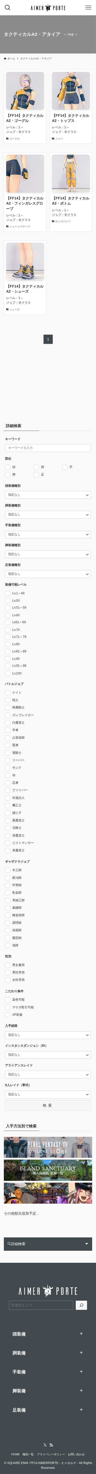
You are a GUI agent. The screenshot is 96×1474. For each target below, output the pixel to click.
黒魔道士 (18, 820)
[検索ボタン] (7, 7)
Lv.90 (16, 659)
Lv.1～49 (18, 593)
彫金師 (17, 892)
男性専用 (18, 972)
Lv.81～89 (19, 651)
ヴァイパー (20, 790)
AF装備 (17, 1014)
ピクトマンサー (23, 843)
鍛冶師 (17, 877)
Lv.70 (16, 630)
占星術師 (18, 737)
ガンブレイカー (23, 715)
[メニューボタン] (88, 7)
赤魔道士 (18, 835)
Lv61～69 (19, 622)
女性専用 (18, 980)
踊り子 (17, 813)
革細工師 (18, 900)
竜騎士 (17, 753)
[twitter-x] (45, 1445)
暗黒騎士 (18, 707)
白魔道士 (18, 722)
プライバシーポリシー (51, 1454)
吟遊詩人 (18, 798)
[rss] (51, 1445)
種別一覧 (28, 1454)
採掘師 (17, 930)
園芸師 (17, 938)
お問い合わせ (76, 1454)
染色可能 (18, 999)
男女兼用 (18, 965)
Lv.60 (16, 615)
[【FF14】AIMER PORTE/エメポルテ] (48, 7)
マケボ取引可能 (23, 1007)
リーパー (18, 760)
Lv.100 (17, 673)
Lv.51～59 (19, 607)
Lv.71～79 (19, 637)
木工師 (17, 870)
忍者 (15, 782)
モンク (17, 767)
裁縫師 (17, 907)
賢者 (15, 745)
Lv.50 (16, 600)
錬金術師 (18, 915)
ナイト (17, 692)
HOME (15, 1454)
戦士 (15, 700)
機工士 (17, 805)
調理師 (17, 923)
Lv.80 (16, 644)
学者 (15, 730)
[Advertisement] (36, 384)
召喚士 (17, 828)
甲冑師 (17, 885)
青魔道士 (18, 850)
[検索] (81, 1305)
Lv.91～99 (19, 665)
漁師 (15, 945)
